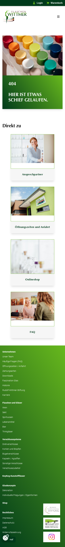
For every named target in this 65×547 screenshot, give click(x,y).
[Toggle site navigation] (58, 17)
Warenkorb (57, 2)
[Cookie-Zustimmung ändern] (6, 537)
